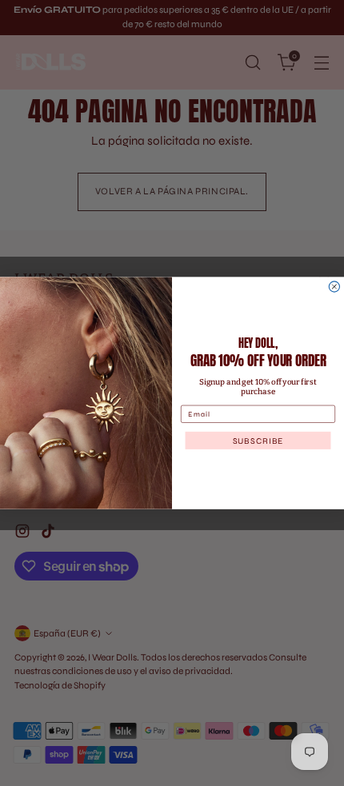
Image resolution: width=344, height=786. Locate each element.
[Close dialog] (334, 286)
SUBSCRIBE (258, 440)
